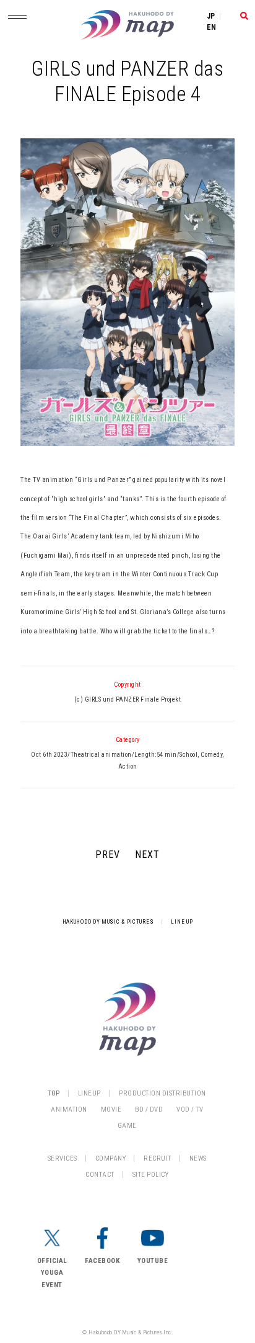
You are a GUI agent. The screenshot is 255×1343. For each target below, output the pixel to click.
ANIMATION (69, 1109)
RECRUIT (157, 1158)
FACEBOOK (102, 1261)
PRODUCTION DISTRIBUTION (162, 1093)
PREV (107, 854)
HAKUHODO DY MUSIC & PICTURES (108, 922)
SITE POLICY (150, 1175)
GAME (127, 1126)
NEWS (198, 1158)
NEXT (147, 854)
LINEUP (89, 1093)
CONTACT (100, 1175)
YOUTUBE (152, 1261)
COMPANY (110, 1158)
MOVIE (111, 1109)
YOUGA (52, 1273)
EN (212, 27)
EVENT (52, 1285)
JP (211, 16)
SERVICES (62, 1158)
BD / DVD (149, 1109)
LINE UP (181, 922)
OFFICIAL (52, 1261)
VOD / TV (189, 1109)
